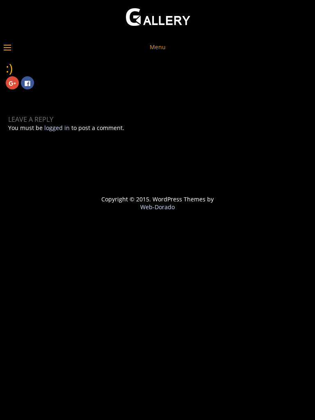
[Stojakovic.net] (157, 32)
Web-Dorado (157, 207)
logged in (57, 128)
